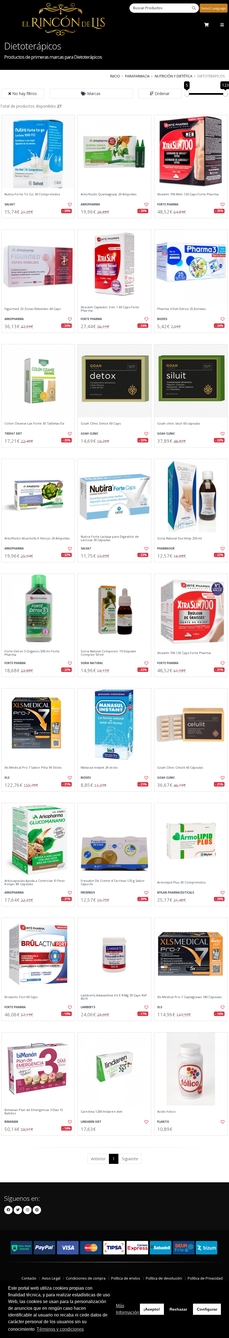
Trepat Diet (13, 433)
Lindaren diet (91, 1122)
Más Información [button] (127, 1309)
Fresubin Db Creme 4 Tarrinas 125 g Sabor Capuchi (113, 882)
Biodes (162, 319)
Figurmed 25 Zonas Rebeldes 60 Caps (32, 309)
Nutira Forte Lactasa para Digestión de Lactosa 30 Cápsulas (110, 538)
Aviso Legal (51, 1278)
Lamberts (88, 1007)
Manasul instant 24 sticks (99, 767)
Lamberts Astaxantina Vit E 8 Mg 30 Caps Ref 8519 (113, 997)
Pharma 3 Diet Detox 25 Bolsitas (181, 309)
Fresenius (88, 892)
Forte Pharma (167, 204)
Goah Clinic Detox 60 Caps (100, 423)
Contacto (29, 1278)
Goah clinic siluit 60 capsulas (178, 423)
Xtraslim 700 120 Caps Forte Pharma (184, 653)
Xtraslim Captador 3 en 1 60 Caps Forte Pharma (110, 309)
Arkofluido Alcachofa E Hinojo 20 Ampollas (37, 538)
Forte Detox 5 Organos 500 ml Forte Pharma (31, 653)
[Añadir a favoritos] (69, 205)
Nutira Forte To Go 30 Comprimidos (32, 194)
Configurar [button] (207, 1309)
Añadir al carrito (40, 223)
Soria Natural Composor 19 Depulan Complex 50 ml (108, 653)
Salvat (9, 204)
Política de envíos (125, 1278)
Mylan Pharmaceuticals (175, 892)
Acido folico (166, 1111)
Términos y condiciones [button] (60, 1329)
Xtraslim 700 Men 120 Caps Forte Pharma (188, 194)
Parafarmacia (137, 76)
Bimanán (11, 1122)
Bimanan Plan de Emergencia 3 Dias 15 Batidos (33, 1111)
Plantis (163, 1122)
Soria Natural (92, 663)
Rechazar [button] (178, 1309)
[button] (91, 94)
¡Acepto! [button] (152, 1309)
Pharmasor (166, 548)
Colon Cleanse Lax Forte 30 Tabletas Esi (34, 423)
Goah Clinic (89, 433)
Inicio (115, 76)
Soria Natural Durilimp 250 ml (179, 538)
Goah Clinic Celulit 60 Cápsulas (180, 767)
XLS (6, 778)
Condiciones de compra (86, 1278)
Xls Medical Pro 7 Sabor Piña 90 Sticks (32, 767)
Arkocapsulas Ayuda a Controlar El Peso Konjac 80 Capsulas (34, 882)
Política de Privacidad (205, 1278)
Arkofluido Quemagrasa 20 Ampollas (108, 194)
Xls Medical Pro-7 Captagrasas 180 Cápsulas (189, 997)
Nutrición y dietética (173, 76)
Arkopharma (90, 204)
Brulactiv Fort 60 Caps (20, 997)
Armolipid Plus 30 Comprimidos (181, 882)
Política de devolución (164, 1278)
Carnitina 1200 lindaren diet (101, 1111)
